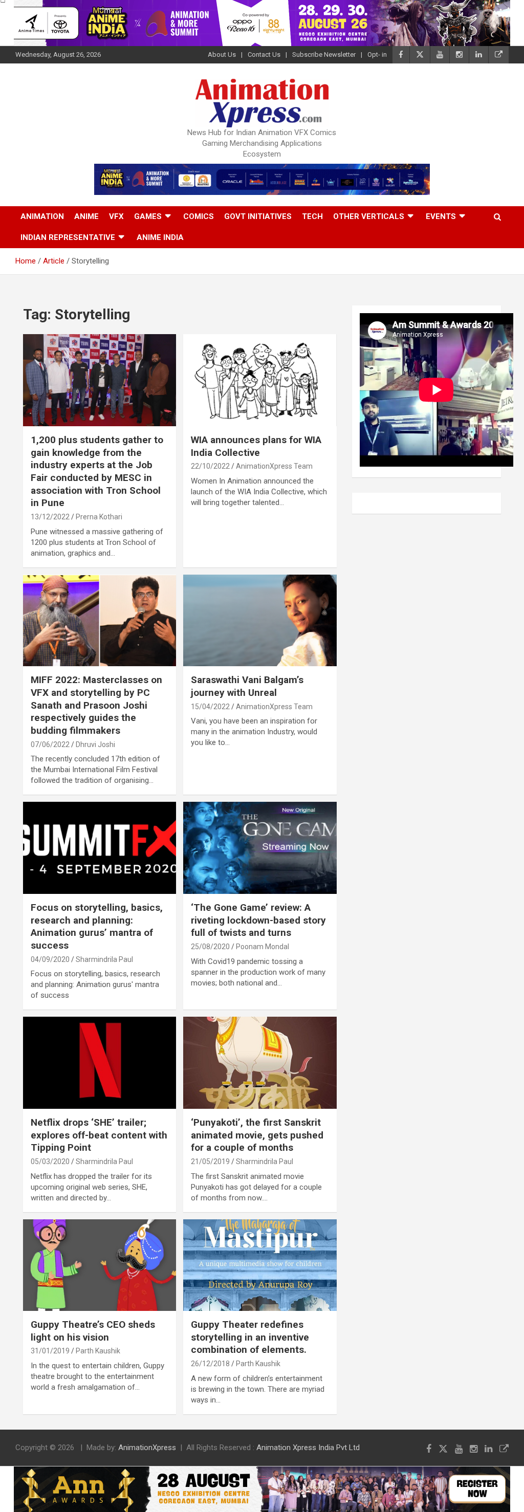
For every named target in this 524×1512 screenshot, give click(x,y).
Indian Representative (67, 237)
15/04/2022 (210, 707)
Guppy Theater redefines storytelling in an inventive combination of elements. (250, 1337)
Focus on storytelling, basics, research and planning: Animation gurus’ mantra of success (97, 926)
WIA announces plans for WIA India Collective (256, 446)
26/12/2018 (210, 1364)
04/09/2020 (50, 959)
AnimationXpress (147, 1447)
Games (148, 216)
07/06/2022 (50, 744)
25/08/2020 (210, 947)
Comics (198, 216)
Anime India (160, 237)
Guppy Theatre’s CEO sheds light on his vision (93, 1331)
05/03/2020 (50, 1161)
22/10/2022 (210, 466)
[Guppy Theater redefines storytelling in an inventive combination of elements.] (260, 1265)
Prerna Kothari (99, 517)
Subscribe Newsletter (324, 54)
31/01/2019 (50, 1351)
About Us (222, 54)
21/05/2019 (210, 1161)
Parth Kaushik (98, 1351)
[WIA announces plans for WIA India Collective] (260, 380)
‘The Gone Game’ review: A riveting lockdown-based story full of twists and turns (258, 920)
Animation (42, 216)
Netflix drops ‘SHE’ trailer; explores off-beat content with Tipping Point (99, 1134)
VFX (116, 216)
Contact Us (264, 54)
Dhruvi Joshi (95, 744)
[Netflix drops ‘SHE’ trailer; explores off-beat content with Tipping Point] (100, 1063)
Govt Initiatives (258, 216)
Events (441, 216)
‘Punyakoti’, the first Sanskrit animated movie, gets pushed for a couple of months (257, 1134)
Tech (312, 216)
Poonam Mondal (262, 947)
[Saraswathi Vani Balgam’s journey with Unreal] (260, 620)
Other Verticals (368, 216)
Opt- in (377, 54)
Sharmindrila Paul (104, 959)
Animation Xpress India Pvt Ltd (308, 1447)
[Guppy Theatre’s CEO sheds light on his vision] (100, 1265)
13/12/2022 (50, 517)
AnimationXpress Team (274, 466)
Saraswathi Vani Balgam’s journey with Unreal (247, 686)
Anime (86, 216)
